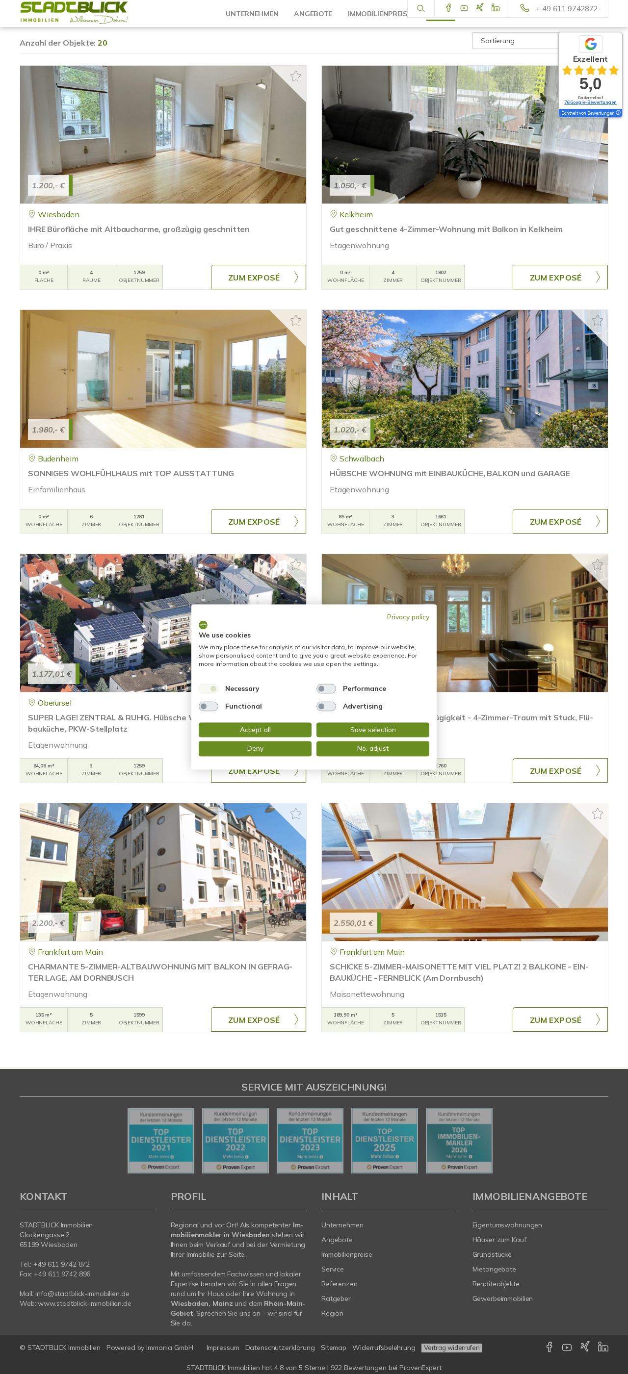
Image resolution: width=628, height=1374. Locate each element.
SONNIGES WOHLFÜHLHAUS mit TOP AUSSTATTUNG (131, 473)
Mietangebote (494, 1269)
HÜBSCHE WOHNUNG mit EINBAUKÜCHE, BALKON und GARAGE (450, 473)
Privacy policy (408, 616)
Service (332, 1269)
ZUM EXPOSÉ (254, 277)
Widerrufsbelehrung (384, 1347)
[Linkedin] (496, 8)
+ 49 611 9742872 (567, 8)
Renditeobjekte (496, 1283)
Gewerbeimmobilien (502, 1298)
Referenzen (339, 1283)
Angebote (337, 1239)
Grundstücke (492, 1254)
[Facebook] (449, 8)
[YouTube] (464, 8)
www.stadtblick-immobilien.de (84, 1303)
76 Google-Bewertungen (590, 102)
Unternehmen (342, 1225)
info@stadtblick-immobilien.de (82, 1293)
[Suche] (420, 9)
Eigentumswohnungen (507, 1225)
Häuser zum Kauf (499, 1239)
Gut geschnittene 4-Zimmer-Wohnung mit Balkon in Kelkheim (446, 229)
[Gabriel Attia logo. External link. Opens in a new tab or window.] (203, 624)
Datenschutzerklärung (280, 1347)
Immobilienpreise (346, 1254)
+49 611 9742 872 (61, 1264)
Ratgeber (336, 1298)
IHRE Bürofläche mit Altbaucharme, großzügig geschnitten (139, 229)
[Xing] (480, 8)
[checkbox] (208, 688)
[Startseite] (88, 13)
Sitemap (333, 1347)
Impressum (223, 1347)
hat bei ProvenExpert (313, 1367)
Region (332, 1313)
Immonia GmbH (169, 1347)
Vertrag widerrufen (452, 1347)
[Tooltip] (618, 113)
